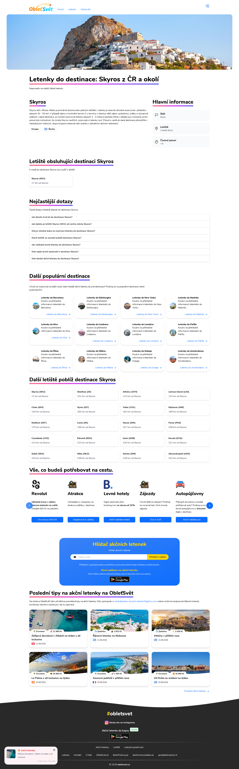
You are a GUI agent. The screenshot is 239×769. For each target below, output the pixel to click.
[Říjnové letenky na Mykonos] (120, 621)
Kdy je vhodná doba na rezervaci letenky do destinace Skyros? (63, 230)
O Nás (89, 755)
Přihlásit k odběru (157, 557)
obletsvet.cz (124, 764)
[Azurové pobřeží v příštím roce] (120, 663)
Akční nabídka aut (191, 519)
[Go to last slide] (29, 505)
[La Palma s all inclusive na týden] (58, 663)
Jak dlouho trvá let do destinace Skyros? (52, 217)
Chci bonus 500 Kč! (47, 519)
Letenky (72, 9)
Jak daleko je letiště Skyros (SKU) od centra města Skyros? (62, 224)
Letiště (116, 747)
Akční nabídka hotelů (119, 519)
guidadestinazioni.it (167, 755)
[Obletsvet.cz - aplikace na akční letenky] (119, 579)
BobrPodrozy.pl (120, 755)
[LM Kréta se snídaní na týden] (181, 663)
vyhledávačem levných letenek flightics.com (135, 601)
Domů (61, 9)
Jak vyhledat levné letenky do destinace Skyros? (56, 244)
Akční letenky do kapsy (119, 730)
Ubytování (86, 9)
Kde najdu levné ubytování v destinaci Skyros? (55, 251)
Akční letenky (102, 747)
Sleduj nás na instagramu (122, 722)
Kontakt (77, 755)
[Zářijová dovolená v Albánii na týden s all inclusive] (58, 621)
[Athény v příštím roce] (181, 621)
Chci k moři (155, 519)
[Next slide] (209, 505)
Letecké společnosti (133, 747)
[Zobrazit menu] (207, 6)
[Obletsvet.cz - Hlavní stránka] (41, 6)
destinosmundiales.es (143, 755)
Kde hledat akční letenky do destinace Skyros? (55, 258)
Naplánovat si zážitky (83, 519)
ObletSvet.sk (102, 755)
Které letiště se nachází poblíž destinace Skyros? (56, 237)
